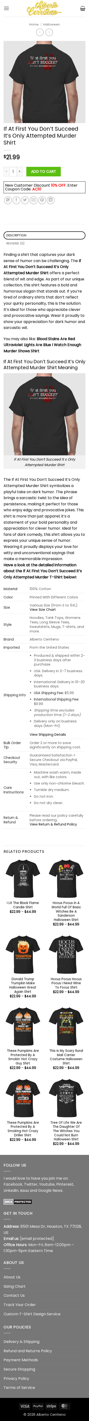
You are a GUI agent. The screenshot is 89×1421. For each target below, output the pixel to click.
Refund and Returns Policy (28, 1351)
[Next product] (39, 32)
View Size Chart (43, 609)
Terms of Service (19, 1387)
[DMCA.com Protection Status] (18, 1201)
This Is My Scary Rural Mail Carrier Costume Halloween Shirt (66, 1057)
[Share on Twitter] (25, 200)
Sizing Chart (15, 1286)
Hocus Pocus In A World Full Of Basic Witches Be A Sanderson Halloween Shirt (66, 911)
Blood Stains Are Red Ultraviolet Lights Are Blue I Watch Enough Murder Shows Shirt (42, 345)
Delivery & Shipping (21, 1341)
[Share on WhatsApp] (8, 200)
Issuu (24, 1190)
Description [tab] (16, 235)
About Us (12, 1277)
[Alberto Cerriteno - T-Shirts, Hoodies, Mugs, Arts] (44, 8)
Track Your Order (20, 1304)
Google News (50, 1190)
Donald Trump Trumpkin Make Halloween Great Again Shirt (22, 985)
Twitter (30, 1184)
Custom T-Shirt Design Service (32, 1314)
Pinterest (64, 1184)
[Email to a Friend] (33, 200)
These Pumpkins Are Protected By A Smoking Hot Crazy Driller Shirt (23, 1129)
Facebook (13, 1184)
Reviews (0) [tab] (15, 243)
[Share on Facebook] (16, 200)
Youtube (47, 1184)
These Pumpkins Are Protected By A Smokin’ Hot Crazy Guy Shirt (23, 1057)
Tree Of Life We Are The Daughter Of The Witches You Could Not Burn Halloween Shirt (66, 1131)
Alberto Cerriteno (51, 1414)
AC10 (36, 189)
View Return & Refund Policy (53, 824)
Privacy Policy (16, 1378)
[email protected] (37, 1238)
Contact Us (14, 1295)
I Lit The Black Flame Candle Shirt (23, 905)
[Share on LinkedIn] (51, 200)
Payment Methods (21, 1360)
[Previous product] (49, 32)
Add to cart (43, 171)
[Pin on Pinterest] (42, 200)
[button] (6, 8)
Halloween (51, 24)
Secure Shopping (19, 1369)
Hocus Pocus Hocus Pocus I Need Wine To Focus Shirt (66, 983)
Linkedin (11, 1190)
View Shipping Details (48, 734)
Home (34, 24)
